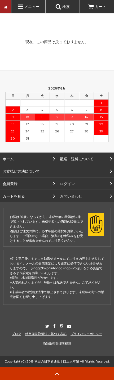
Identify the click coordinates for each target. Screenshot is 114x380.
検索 (65, 6)
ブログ (16, 334)
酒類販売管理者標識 (57, 343)
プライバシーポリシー (86, 334)
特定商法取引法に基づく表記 (46, 334)
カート (100, 6)
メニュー (31, 6)
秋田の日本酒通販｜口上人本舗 (56, 361)
